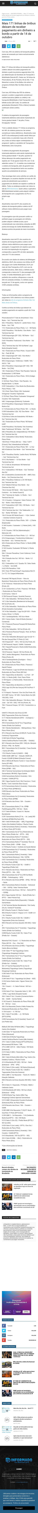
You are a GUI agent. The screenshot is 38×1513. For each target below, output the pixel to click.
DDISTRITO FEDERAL (7, 20)
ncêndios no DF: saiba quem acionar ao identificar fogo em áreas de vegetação (25, 1186)
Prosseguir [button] (19, 1508)
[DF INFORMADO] (19, 1460)
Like (35, 1326)
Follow (33, 1330)
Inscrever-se (32, 1340)
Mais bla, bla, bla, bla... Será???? (23, 1408)
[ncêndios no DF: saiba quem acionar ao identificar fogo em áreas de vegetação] (7, 1187)
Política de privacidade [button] (21, 1503)
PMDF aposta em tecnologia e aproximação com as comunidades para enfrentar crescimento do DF (24, 1205)
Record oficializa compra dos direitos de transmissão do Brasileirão (10, 1170)
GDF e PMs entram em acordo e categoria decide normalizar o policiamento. (23, 1419)
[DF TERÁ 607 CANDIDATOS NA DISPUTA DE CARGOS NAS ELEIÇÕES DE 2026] (7, 1196)
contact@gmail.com (22, 1482)
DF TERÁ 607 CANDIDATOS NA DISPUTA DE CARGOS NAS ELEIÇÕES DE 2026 (23, 1196)
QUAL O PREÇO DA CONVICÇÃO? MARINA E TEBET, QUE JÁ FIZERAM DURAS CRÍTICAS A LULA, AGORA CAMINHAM (23, 1354)
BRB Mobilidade (12, 189)
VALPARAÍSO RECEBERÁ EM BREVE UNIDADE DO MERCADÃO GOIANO (28, 1170)
